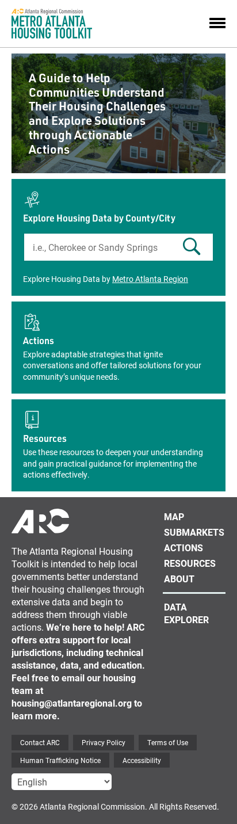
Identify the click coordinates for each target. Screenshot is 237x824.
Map (174, 516)
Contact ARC (40, 742)
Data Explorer (186, 613)
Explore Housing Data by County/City (99, 218)
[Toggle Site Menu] (217, 23)
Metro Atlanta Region (150, 278)
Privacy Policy (103, 742)
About (179, 579)
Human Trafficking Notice (60, 760)
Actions (38, 340)
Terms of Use (167, 742)
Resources (45, 438)
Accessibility (142, 760)
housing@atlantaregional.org (72, 703)
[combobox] (118, 247)
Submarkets (194, 532)
